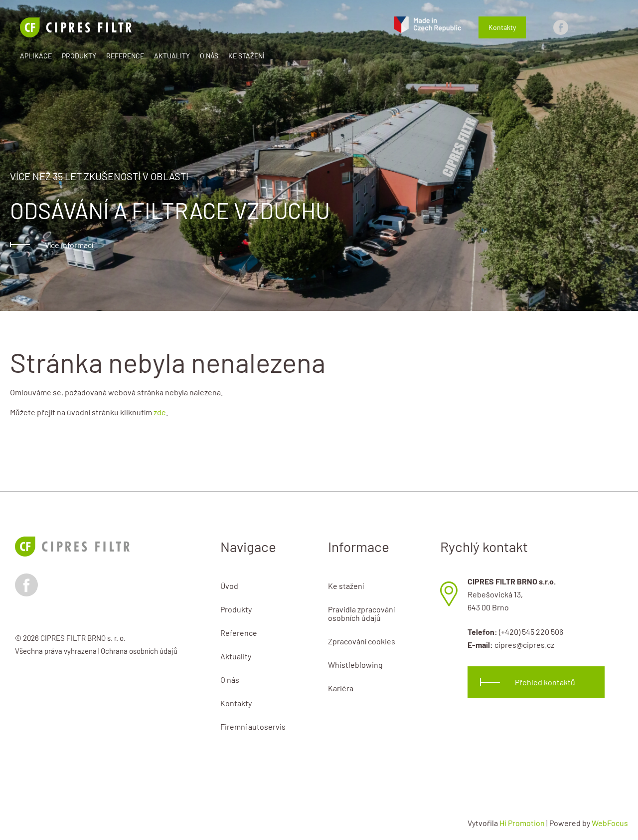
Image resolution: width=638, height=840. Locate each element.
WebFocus (610, 823)
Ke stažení (246, 55)
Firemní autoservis (253, 726)
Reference (125, 55)
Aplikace (36, 55)
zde (160, 412)
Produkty (79, 55)
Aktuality (172, 55)
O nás (209, 55)
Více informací (69, 245)
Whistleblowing (355, 664)
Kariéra (340, 688)
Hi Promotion (522, 823)
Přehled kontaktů (545, 682)
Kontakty (502, 27)
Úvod (229, 585)
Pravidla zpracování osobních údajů (361, 613)
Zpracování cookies (361, 641)
